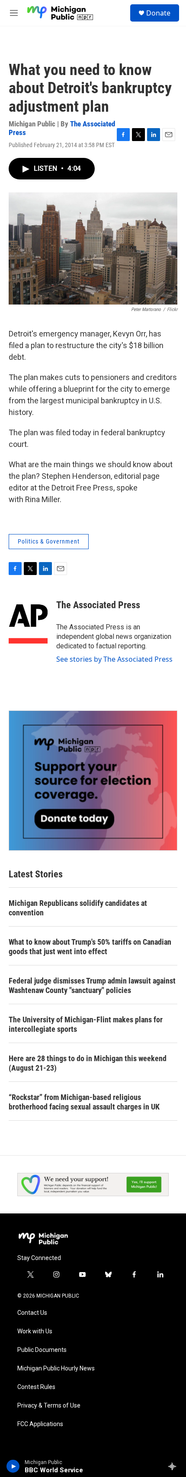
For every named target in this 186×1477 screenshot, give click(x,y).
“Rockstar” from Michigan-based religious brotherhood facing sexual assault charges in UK (84, 1102)
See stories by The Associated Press (114, 659)
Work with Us (34, 1331)
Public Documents (42, 1350)
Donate (158, 13)
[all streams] (174, 1466)
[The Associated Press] (28, 618)
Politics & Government (49, 541)
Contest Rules (36, 1387)
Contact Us (32, 1313)
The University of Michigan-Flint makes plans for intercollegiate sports (86, 1024)
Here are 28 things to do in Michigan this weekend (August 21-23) (88, 1063)
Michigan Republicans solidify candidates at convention (78, 908)
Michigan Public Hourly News (56, 1368)
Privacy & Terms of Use (48, 1405)
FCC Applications (40, 1424)
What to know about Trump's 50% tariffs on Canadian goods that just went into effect (90, 946)
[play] (13, 1466)
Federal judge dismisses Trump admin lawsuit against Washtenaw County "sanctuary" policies (92, 985)
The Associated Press (98, 605)
